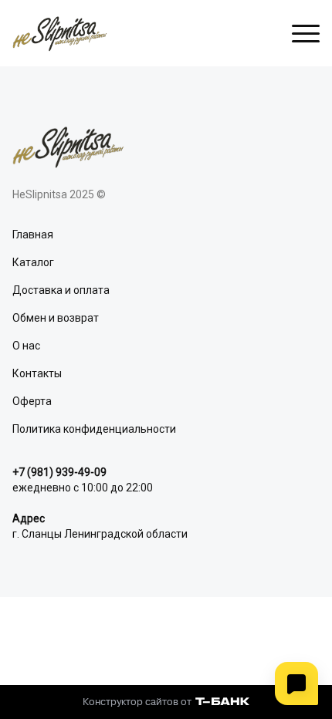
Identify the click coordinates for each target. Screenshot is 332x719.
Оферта (32, 401)
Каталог (33, 262)
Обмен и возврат (55, 318)
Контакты (37, 373)
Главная (32, 234)
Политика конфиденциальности (94, 429)
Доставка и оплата (61, 290)
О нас (26, 345)
